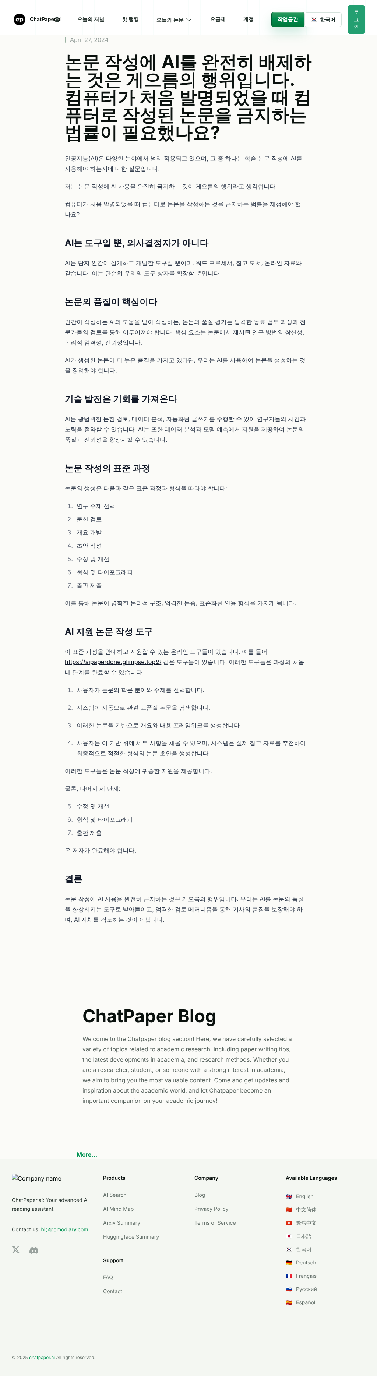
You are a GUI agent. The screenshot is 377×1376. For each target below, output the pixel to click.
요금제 (218, 19)
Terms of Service (215, 1223)
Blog (199, 1195)
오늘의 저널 (91, 19)
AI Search (115, 1195)
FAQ (108, 1277)
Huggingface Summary (131, 1237)
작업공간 (288, 19)
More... (87, 1154)
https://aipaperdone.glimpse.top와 (113, 662)
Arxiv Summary (121, 1223)
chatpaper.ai (42, 1357)
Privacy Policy (211, 1209)
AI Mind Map (118, 1209)
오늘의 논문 (170, 20)
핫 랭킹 (130, 19)
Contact (112, 1291)
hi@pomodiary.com (64, 1230)
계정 (248, 19)
